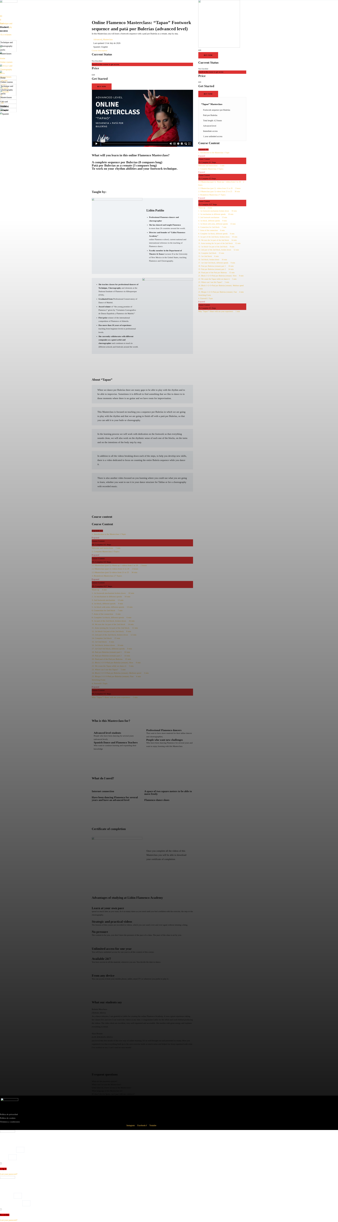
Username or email (8, 1150)
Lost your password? (8, 1174)
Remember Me (8, 1163)
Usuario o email (6, 1196)
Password (4, 1157)
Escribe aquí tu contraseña (11, 1203)
